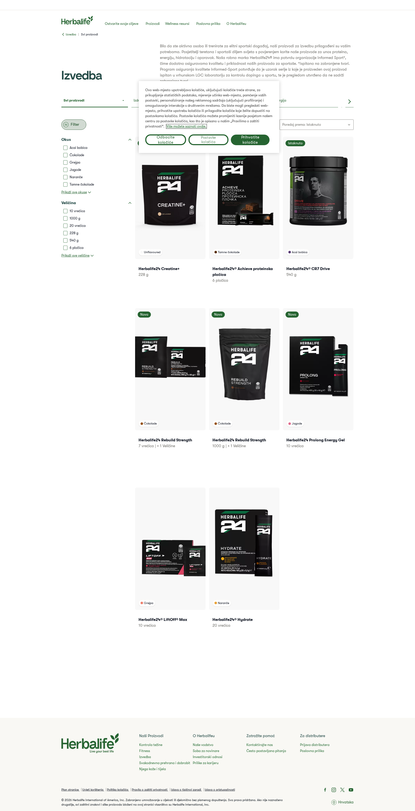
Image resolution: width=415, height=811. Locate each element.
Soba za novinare (206, 751)
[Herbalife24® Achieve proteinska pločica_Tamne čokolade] (244, 215)
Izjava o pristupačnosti (220, 789)
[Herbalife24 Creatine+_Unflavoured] (170, 213)
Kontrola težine (150, 745)
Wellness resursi (177, 24)
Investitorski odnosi (207, 757)
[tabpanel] (207, 386)
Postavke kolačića (208, 140)
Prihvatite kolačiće (250, 140)
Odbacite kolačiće (165, 140)
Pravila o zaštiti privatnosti (150, 789)
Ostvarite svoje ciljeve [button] (121, 24)
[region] (209, 117)
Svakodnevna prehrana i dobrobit (164, 763)
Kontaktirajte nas (259, 745)
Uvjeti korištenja (93, 789)
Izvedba (145, 757)
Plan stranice (70, 789)
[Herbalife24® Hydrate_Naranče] (244, 563)
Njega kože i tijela (152, 769)
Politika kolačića (118, 789)
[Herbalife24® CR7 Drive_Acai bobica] (318, 213)
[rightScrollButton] (349, 101)
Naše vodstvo (203, 745)
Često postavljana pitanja (266, 751)
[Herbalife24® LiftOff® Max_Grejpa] (170, 563)
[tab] (94, 101)
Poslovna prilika (208, 24)
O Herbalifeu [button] (236, 24)
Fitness (144, 751)
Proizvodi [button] (153, 24)
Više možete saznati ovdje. (186, 126)
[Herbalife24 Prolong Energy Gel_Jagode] (318, 384)
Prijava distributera (314, 745)
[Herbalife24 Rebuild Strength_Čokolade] (170, 384)
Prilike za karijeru (206, 763)
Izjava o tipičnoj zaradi (186, 789)
